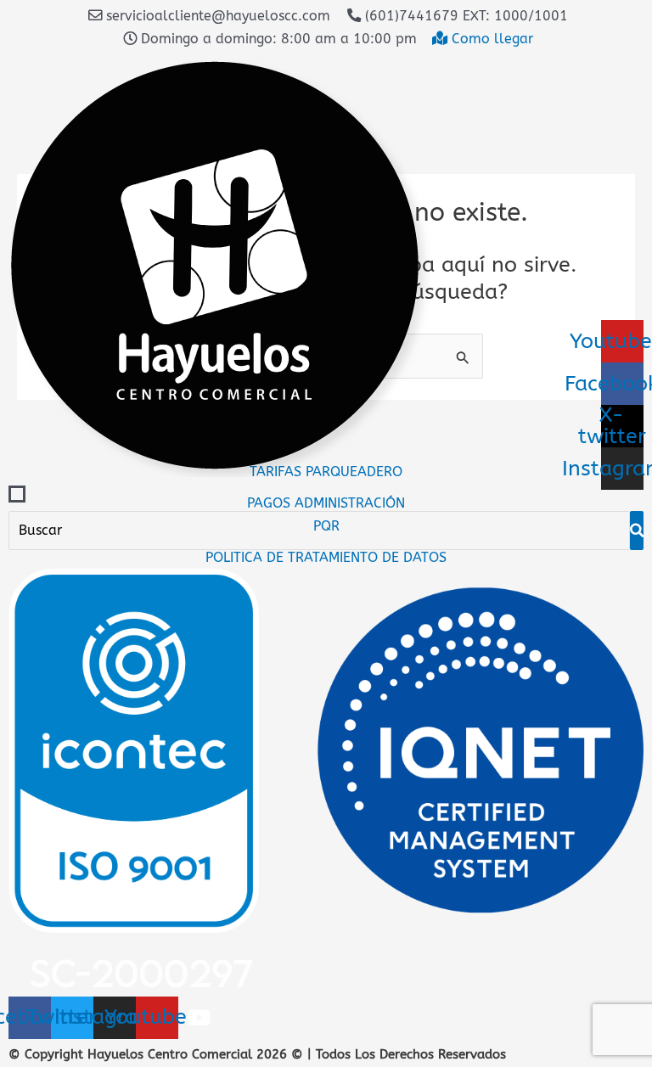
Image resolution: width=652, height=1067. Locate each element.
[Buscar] (637, 530)
